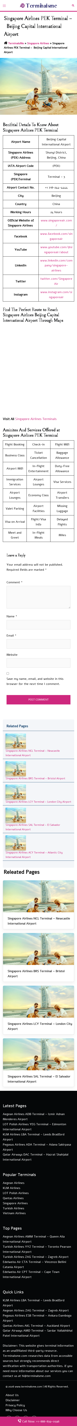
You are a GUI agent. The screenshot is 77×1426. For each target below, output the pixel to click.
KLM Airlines (11, 1188)
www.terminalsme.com (28, 1386)
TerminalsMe (16, 43)
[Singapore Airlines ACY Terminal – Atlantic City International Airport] (16, 843)
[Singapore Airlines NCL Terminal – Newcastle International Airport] (16, 741)
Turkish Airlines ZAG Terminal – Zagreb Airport (36, 1257)
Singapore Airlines (38, 43)
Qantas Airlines (13, 1198)
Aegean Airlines (13, 1183)
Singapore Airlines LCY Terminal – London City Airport (38, 802)
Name (12, 616)
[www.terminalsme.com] (38, 5)
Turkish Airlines (13, 1208)
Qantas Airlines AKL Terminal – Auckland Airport (36, 1326)
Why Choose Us (16, 1410)
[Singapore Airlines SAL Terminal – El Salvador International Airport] (16, 815)
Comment (15, 582)
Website (12, 655)
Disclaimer (13, 1400)
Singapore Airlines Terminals (36, 419)
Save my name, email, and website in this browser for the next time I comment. (35, 681)
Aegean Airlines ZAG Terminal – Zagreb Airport (36, 1310)
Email (11, 636)
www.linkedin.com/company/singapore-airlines (56, 265)
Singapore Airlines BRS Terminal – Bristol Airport (35, 778)
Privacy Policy (15, 1405)
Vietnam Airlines (14, 1213)
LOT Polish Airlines (16, 1193)
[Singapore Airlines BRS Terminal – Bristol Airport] (16, 768)
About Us (12, 1395)
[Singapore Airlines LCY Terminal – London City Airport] (16, 792)
